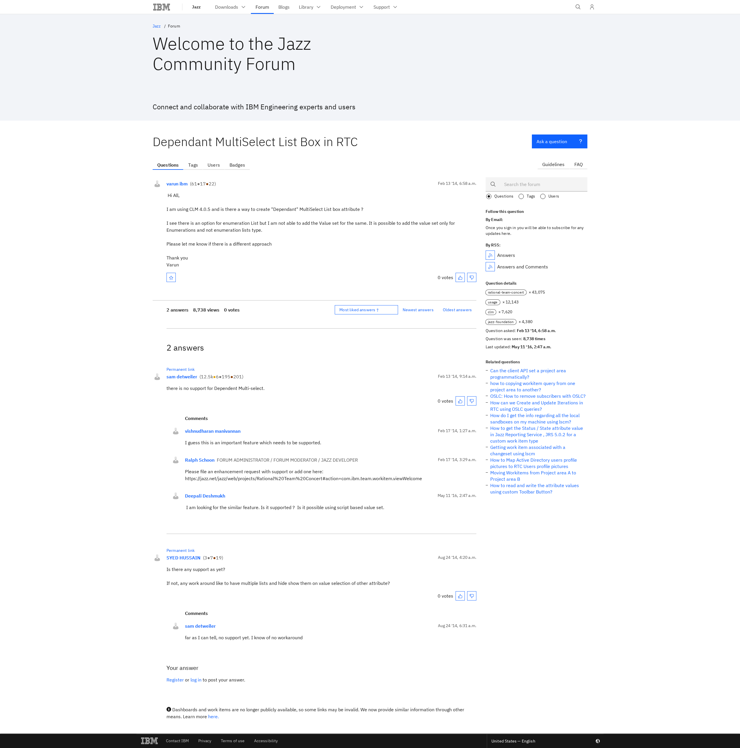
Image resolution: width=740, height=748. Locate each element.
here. (213, 716)
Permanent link (180, 369)
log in (195, 680)
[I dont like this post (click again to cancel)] (471, 277)
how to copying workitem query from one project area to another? (532, 386)
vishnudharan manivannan (212, 431)
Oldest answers (457, 309)
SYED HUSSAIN (183, 558)
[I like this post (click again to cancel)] (460, 277)
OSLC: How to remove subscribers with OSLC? (538, 396)
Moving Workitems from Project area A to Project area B (533, 476)
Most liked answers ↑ (359, 309)
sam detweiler (181, 376)
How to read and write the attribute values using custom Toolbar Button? (534, 488)
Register (175, 680)
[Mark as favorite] (171, 277)
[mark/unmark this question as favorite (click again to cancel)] (171, 277)
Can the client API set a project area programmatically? (528, 374)
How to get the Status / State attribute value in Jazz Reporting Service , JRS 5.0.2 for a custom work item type (536, 434)
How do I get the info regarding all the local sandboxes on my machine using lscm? (535, 418)
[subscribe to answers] (490, 255)
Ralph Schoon (199, 460)
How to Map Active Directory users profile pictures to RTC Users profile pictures (533, 463)
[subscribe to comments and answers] (490, 266)
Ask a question (551, 141)
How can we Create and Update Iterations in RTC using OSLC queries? (536, 406)
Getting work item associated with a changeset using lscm (527, 450)
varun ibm (177, 184)
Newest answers (418, 309)
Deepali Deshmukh (205, 496)
